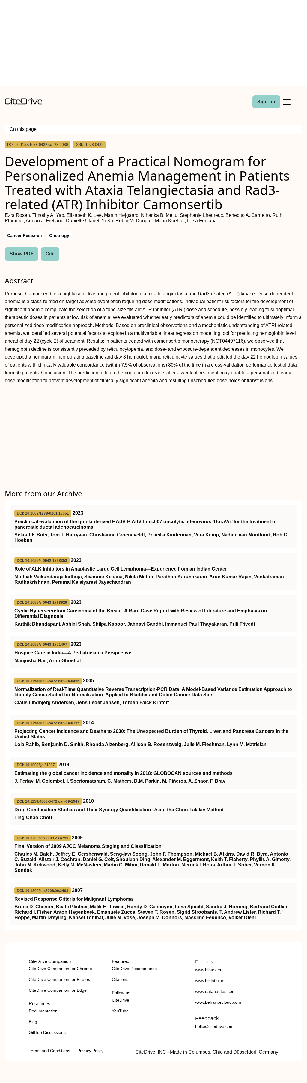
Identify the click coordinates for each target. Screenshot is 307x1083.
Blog (33, 1021)
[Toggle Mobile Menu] (286, 101)
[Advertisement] (153, 44)
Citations (120, 979)
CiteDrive (120, 1000)
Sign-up (266, 101)
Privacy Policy (90, 1050)
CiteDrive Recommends (134, 968)
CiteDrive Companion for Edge (58, 990)
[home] (23, 102)
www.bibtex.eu (208, 969)
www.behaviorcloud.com (218, 1002)
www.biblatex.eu (210, 980)
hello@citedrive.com (214, 1026)
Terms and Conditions (49, 1050)
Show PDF (22, 253)
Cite (50, 253)
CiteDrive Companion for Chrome (60, 968)
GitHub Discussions (47, 1032)
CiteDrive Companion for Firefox (59, 979)
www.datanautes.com (215, 991)
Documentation (43, 1010)
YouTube (120, 1010)
